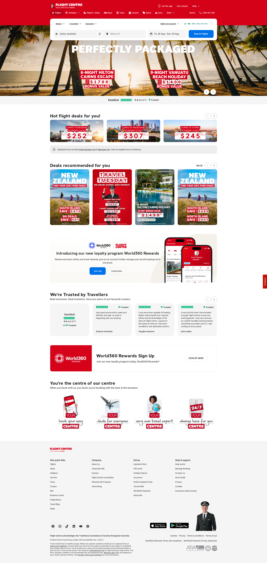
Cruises (135, 13)
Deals (148, 13)
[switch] (210, 24)
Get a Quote (182, 6)
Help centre (180, 464)
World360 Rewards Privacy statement (200, 541)
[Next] (213, 92)
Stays (109, 13)
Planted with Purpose (101, 482)
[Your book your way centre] (70, 412)
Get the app (167, 6)
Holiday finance (140, 473)
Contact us (180, 473)
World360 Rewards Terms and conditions (163, 541)
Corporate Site (98, 469)
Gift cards (138, 469)
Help (194, 6)
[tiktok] (67, 526)
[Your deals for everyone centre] (112, 412)
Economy (90, 24)
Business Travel (57, 495)
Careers (95, 473)
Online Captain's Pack (143, 482)
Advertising (97, 486)
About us (96, 464)
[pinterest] (88, 526)
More (169, 13)
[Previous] (206, 92)
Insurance (138, 477)
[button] (98, 271)
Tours (122, 13)
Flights (58, 13)
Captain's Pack (140, 464)
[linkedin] (74, 526)
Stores (192, 13)
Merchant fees (109, 553)
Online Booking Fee (87, 149)
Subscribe (138, 495)
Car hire (53, 477)
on (64, 325)
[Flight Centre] (61, 450)
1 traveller (73, 24)
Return (59, 24)
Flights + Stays (93, 13)
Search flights (201, 34)
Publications (55, 500)
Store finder (180, 477)
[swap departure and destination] (99, 34)
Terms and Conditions (58, 546)
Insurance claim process (186, 491)
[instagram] (60, 526)
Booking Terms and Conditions (90, 555)
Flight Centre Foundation (103, 477)
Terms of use (211, 536)
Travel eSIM (139, 486)
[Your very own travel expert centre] (154, 412)
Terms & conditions (195, 536)
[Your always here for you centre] (196, 412)
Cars (160, 13)
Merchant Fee (104, 149)
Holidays (73, 13)
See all (199, 165)
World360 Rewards (142, 491)
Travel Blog (55, 504)
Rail (51, 491)
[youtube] (81, 526)
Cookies (178, 486)
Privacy (178, 482)
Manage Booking (182, 469)
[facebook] (53, 526)
